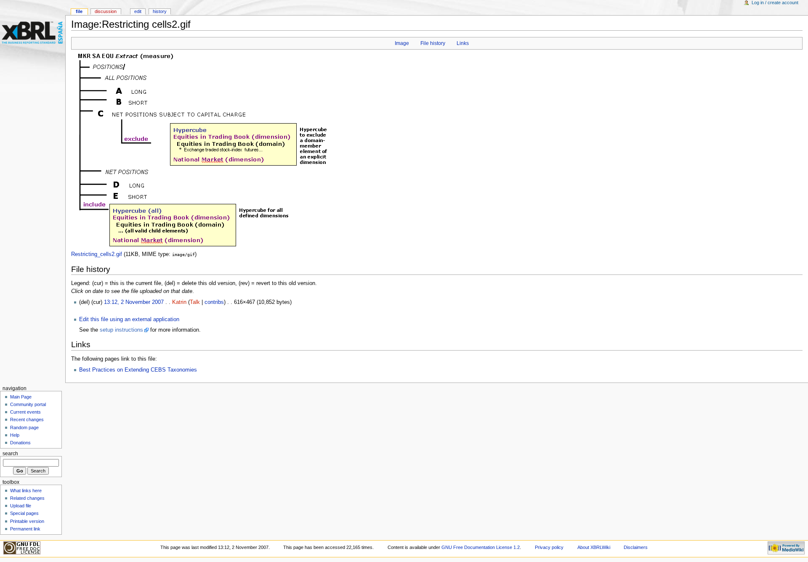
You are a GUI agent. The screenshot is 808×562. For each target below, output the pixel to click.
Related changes (27, 498)
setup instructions (121, 330)
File (79, 11)
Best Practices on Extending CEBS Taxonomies (138, 370)
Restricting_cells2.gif (96, 254)
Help (14, 435)
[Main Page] (32, 32)
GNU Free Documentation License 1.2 (480, 547)
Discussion (106, 11)
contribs (214, 302)
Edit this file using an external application (129, 319)
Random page (24, 427)
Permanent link (25, 528)
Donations (20, 442)
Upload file (20, 505)
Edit (137, 11)
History (160, 11)
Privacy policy (549, 547)
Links (463, 43)
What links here (26, 490)
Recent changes (27, 419)
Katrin (179, 302)
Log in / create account (775, 2)
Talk (195, 302)
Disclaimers (636, 547)
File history (432, 43)
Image (402, 43)
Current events (25, 411)
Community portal (28, 404)
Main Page (21, 396)
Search (10, 453)
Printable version (27, 521)
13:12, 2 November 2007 (134, 302)
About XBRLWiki (593, 547)
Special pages (24, 513)
